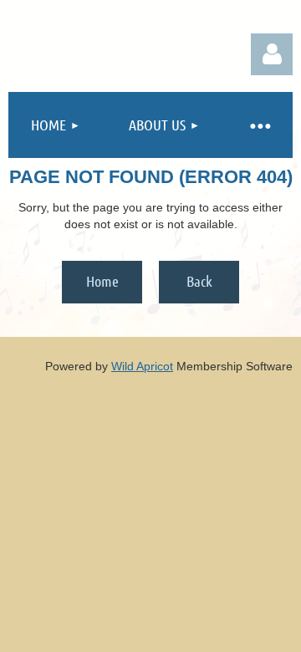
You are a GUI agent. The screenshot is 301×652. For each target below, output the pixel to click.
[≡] (259, 125)
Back (199, 281)
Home (102, 281)
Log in (272, 54)
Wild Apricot (142, 366)
